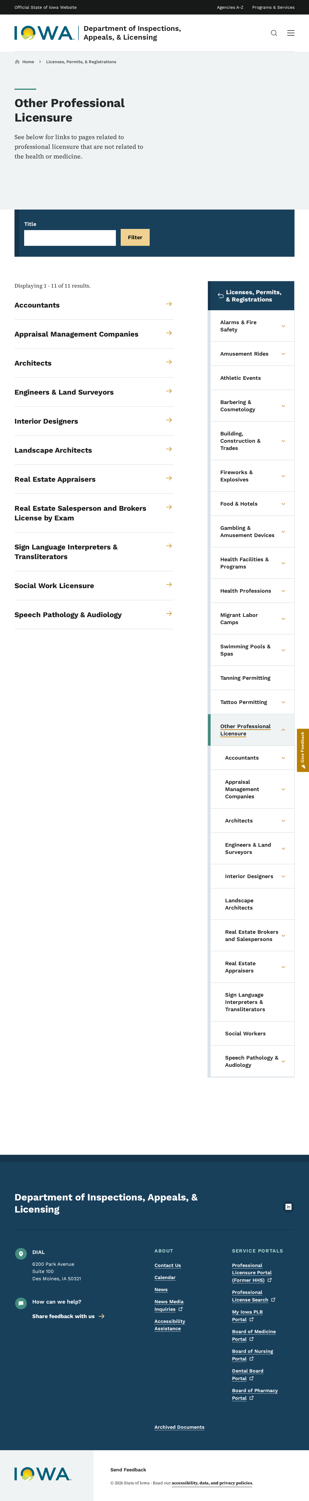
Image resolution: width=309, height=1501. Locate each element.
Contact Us (167, 1265)
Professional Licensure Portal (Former (252, 1272)
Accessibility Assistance (169, 1324)
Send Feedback (128, 1470)
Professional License (250, 1296)
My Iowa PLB (247, 1315)
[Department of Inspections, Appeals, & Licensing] (44, 33)
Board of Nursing (252, 1355)
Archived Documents (179, 1427)
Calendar (165, 1277)
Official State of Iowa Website (45, 7)
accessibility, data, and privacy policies (212, 1483)
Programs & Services (273, 7)
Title (30, 224)
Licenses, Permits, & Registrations (81, 61)
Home (28, 61)
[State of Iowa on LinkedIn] (288, 1211)
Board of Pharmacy (255, 1394)
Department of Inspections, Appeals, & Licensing (132, 32)
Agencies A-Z (230, 7)
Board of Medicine (254, 1335)
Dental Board (247, 1374)
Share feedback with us (63, 1316)
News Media (168, 1305)
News (161, 1289)
